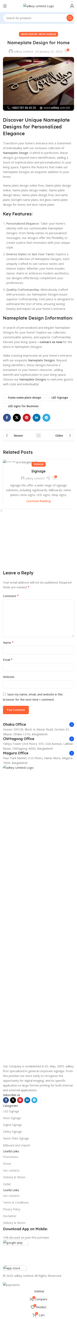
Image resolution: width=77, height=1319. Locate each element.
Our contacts (11, 1170)
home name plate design (24, 397)
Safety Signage (12, 1131)
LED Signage (60, 397)
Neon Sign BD (29, 34)
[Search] (70, 18)
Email (8, 659)
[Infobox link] (38, 724)
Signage (39, 464)
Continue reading (38, 501)
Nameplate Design (15, 153)
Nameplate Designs (41, 360)
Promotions (10, 1157)
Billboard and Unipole (16, 1145)
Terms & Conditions (16, 1202)
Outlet (7, 1184)
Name (8, 642)
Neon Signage (47, 34)
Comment (11, 596)
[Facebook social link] (7, 418)
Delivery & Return (14, 1177)
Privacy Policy (11, 1209)
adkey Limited (23, 51)
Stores (7, 1163)
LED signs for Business (23, 406)
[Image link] (38, 914)
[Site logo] (38, 6)
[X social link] (17, 418)
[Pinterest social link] (27, 418)
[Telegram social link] (46, 418)
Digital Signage (12, 1125)
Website (8, 677)
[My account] (72, 6)
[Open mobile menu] (5, 6)
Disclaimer (9, 1216)
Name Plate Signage (16, 1138)
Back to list (38, 435)
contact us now (51, 342)
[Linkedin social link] (36, 418)
